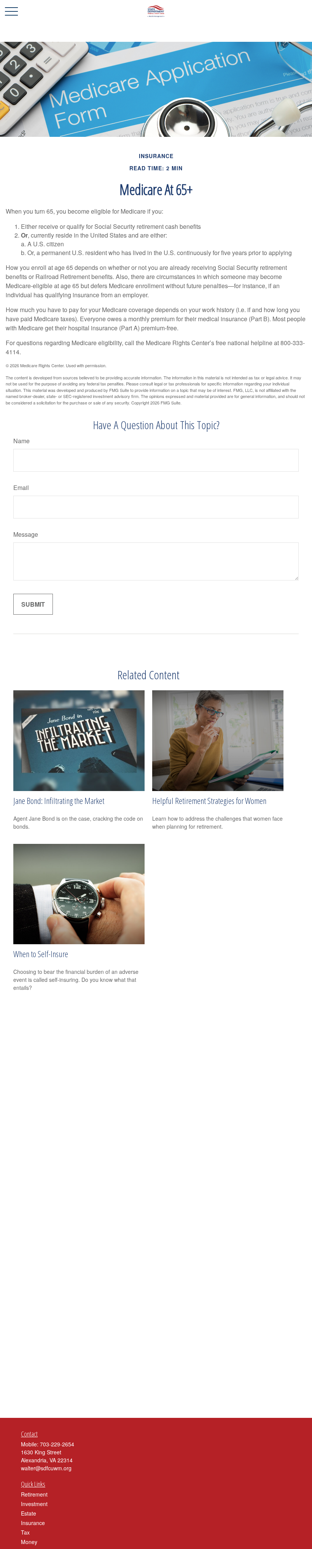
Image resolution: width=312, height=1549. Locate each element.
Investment (34, 1504)
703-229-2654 (57, 1444)
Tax (25, 1532)
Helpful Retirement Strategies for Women (209, 800)
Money (29, 1542)
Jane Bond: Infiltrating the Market (58, 800)
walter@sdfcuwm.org (46, 1468)
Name (21, 440)
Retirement (34, 1494)
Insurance (33, 1523)
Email (21, 487)
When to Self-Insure (40, 953)
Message (25, 534)
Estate (28, 1513)
